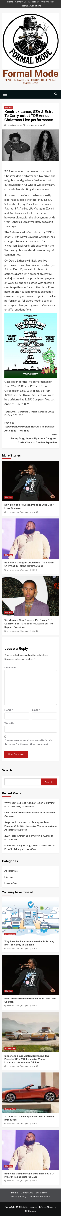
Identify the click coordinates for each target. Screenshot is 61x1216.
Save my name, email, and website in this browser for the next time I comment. (28, 742)
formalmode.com (14, 125)
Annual (13, 411)
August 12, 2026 (28, 570)
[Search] (56, 94)
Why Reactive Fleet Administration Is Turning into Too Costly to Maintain (29, 804)
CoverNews (46, 1206)
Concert (33, 411)
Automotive (11, 870)
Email (36, 709)
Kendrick (42, 411)
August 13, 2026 (28, 512)
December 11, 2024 (34, 125)
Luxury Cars (10, 883)
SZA (15, 415)
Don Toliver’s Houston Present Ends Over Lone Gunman (30, 814)
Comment (11, 667)
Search (7, 770)
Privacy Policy (47, 1)
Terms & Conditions (31, 5)
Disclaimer (33, 1)
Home (10, 1)
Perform (8, 415)
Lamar (50, 411)
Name (8, 709)
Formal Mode (30, 73)
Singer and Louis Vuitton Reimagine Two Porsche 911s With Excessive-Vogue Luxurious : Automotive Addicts (30, 826)
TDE (20, 415)
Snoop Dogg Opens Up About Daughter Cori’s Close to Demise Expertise (34, 438)
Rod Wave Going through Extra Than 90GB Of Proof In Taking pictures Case (29, 847)
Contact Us (20, 1)
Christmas (23, 411)
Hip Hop (8, 108)
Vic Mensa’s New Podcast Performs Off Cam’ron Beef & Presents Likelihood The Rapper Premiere (28, 624)
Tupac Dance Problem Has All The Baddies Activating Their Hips (29, 426)
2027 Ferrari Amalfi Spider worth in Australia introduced (28, 837)
